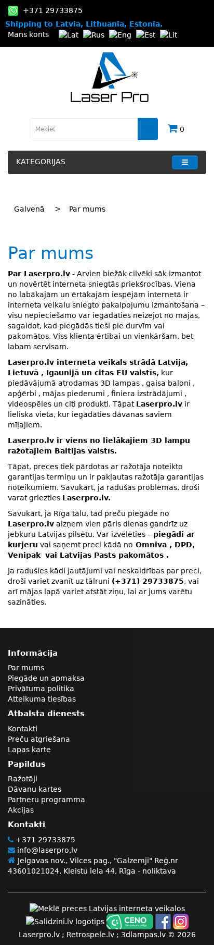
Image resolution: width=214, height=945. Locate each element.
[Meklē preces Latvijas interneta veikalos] (107, 908)
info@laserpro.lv (46, 850)
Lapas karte (29, 749)
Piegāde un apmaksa (46, 678)
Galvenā (29, 209)
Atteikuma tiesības (42, 699)
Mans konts (28, 34)
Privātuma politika (41, 688)
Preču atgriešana (39, 739)
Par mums (87, 209)
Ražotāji (22, 779)
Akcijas (21, 810)
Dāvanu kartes (34, 789)
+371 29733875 (44, 840)
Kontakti (22, 729)
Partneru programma (46, 799)
